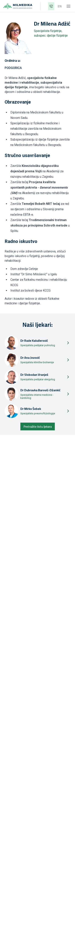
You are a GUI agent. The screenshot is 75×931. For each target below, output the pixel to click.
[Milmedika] (17, 6)
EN (60, 6)
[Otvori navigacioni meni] (68, 6)
